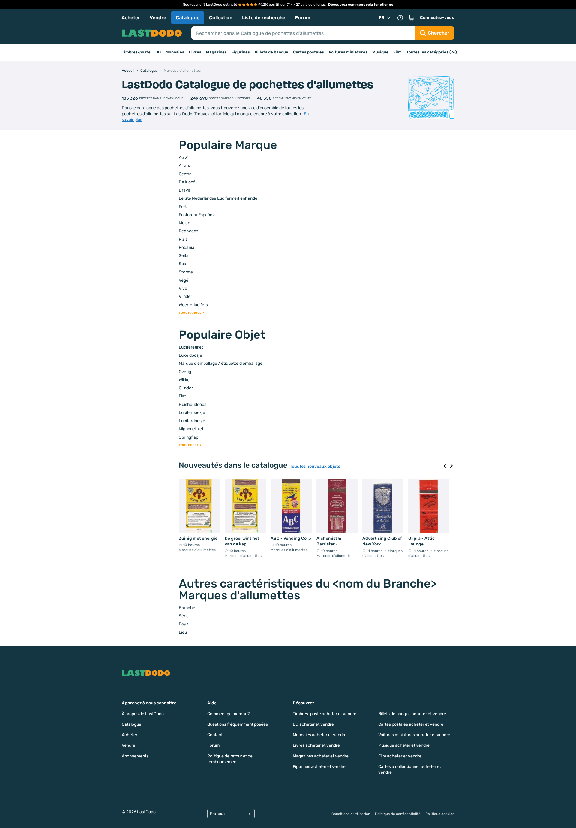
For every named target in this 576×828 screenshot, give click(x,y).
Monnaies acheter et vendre (319, 734)
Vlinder (185, 296)
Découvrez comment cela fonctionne (360, 4)
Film (397, 52)
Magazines (216, 52)
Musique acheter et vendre (404, 745)
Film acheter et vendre (400, 756)
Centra (185, 174)
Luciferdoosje (192, 420)
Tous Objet (189, 445)
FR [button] (382, 17)
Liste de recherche (263, 17)
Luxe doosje (190, 355)
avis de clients (313, 4)
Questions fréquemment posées (237, 724)
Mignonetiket (191, 428)
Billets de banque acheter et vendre (412, 713)
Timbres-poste (136, 52)
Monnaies (175, 52)
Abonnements (135, 756)
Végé (183, 280)
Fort (183, 206)
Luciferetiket (191, 347)
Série (184, 615)
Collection (220, 17)
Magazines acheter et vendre (321, 756)
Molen (184, 222)
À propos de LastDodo (143, 713)
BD (158, 52)
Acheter (131, 17)
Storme (186, 272)
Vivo (183, 288)
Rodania (186, 247)
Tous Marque (190, 313)
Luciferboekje (192, 412)
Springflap (188, 437)
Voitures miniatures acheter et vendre (414, 734)
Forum (302, 17)
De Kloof (187, 182)
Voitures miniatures (348, 52)
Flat (182, 396)
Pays (183, 624)
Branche (187, 607)
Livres (195, 52)
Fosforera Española (197, 214)
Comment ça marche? (228, 713)
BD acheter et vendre (313, 724)
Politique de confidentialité (398, 814)
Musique (380, 52)
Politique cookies (439, 814)
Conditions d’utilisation (351, 814)
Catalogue (188, 17)
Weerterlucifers (193, 304)
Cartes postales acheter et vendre (410, 724)
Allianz (185, 165)
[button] (411, 17)
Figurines (241, 52)
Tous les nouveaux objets (315, 466)
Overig (185, 371)
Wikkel (184, 379)
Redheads (188, 231)
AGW (183, 157)
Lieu (183, 632)
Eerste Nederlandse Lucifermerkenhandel (218, 198)
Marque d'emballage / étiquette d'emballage (220, 363)
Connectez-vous (437, 17)
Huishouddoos (192, 404)
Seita (184, 255)
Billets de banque (271, 52)
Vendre (158, 17)
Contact (215, 734)
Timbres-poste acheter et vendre (324, 713)
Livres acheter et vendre (316, 745)
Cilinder (186, 388)
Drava (184, 190)
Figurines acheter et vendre (319, 766)
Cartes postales (308, 52)
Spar (183, 263)
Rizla (183, 239)
